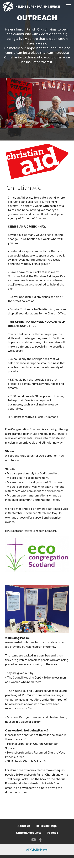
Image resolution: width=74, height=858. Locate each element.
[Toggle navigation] (68, 5)
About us (24, 825)
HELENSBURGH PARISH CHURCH (37, 6)
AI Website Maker (37, 849)
